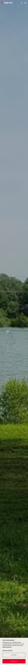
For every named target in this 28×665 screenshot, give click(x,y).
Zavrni (14, 655)
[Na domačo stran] (6, 3)
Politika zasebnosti (6, 647)
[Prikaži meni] (25, 3)
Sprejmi (14, 661)
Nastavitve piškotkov (7, 650)
